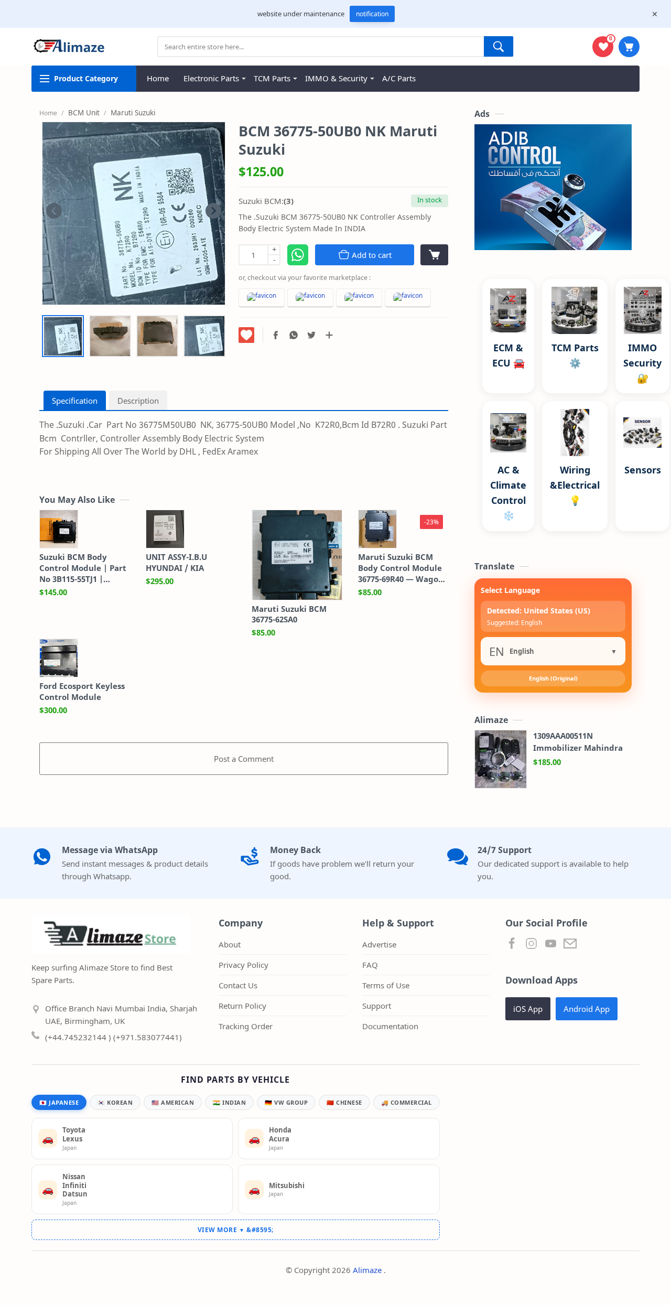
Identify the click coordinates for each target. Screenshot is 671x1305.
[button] (275, 335)
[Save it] (246, 335)
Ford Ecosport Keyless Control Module (82, 691)
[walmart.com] (359, 298)
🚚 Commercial (406, 1102)
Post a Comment (244, 758)
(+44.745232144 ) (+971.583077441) (113, 1037)
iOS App (528, 1009)
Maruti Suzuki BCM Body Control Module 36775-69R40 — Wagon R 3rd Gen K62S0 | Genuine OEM (400, 568)
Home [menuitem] (158, 78)
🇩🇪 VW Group (286, 1102)
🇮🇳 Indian (229, 1102)
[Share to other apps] (329, 335)
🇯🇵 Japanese (59, 1102)
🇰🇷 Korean (115, 1102)
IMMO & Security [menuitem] (336, 78)
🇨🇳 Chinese (344, 1102)
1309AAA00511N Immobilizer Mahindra (578, 741)
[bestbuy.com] (408, 298)
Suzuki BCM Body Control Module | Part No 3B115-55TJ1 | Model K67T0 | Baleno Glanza (82, 568)
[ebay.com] (310, 298)
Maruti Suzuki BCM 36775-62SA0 (289, 614)
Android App (587, 1009)
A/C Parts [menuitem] (399, 78)
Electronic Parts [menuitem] (211, 78)
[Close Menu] (655, 14)
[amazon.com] (262, 298)
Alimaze (368, 1270)
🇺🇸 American (172, 1102)
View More (221, 1229)
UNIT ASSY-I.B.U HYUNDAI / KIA (176, 562)
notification (372, 13)
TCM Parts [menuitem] (272, 78)
